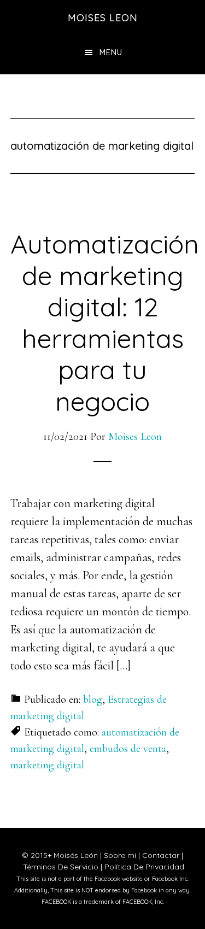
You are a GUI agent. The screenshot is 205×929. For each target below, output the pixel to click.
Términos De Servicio (60, 867)
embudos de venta (128, 748)
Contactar (160, 855)
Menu (110, 52)
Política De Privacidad (144, 867)
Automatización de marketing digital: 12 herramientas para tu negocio (104, 322)
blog (92, 699)
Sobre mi (120, 855)
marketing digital (47, 765)
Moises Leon (103, 17)
